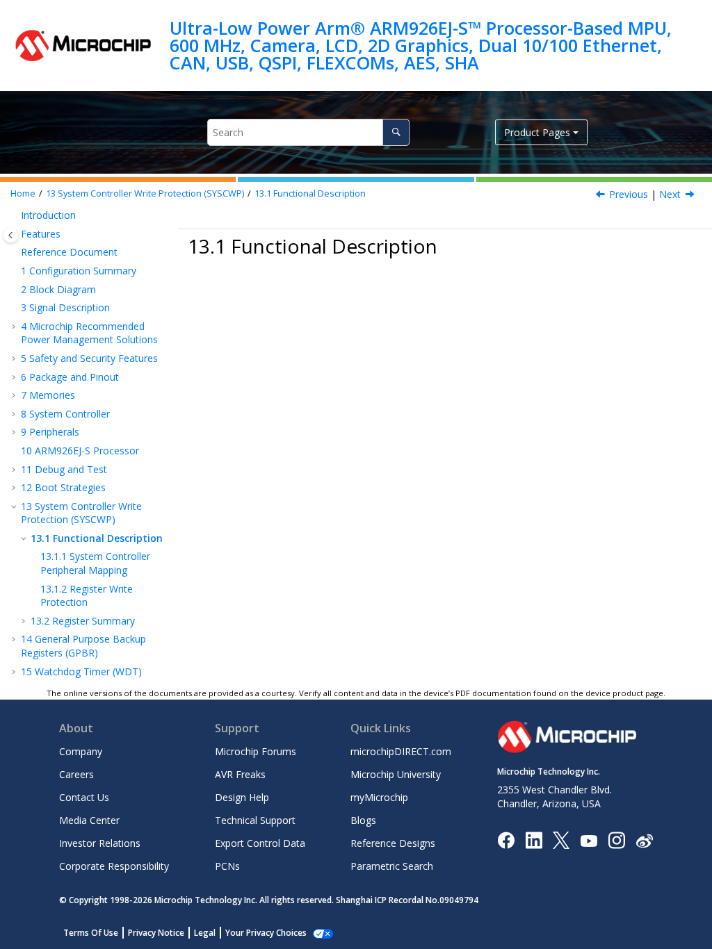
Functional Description (310, 193)
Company (80, 751)
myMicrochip (379, 797)
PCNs (227, 866)
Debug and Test (64, 469)
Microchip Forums (255, 751)
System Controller (65, 413)
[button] (15, 215)
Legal (205, 933)
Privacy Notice (156, 933)
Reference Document (69, 251)
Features (40, 233)
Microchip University (395, 774)
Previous (628, 194)
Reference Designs (392, 843)
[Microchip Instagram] (616, 839)
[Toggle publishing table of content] (10, 235)
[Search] (396, 132)
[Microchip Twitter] (561, 839)
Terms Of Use (90, 933)
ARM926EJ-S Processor (80, 450)
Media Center (89, 820)
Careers (76, 774)
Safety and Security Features (89, 358)
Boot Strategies (63, 487)
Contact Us (84, 797)
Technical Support (255, 820)
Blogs (363, 820)
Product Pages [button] (537, 132)
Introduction (48, 215)
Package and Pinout (70, 376)
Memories (48, 395)
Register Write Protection (86, 595)
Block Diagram (58, 289)
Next (670, 194)
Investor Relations (99, 843)
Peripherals (50, 431)
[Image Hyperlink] (588, 840)
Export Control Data (260, 843)
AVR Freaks (240, 774)
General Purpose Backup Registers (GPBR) (83, 645)
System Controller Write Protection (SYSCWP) (145, 193)
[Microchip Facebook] (506, 839)
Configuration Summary (78, 270)
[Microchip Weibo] (644, 840)
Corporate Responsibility (114, 866)
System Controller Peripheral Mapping (95, 563)
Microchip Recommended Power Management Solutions (89, 333)
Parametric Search (391, 866)
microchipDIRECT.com (400, 751)
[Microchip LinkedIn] (533, 839)
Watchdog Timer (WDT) (81, 671)
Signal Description (65, 307)
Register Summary (83, 620)
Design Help (242, 797)
